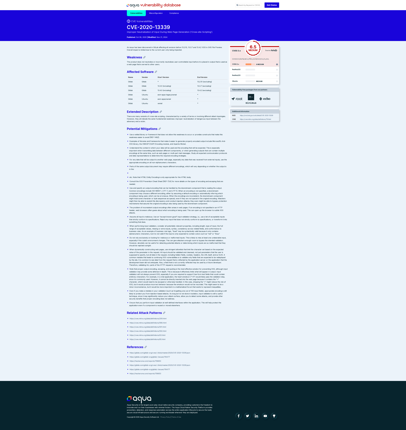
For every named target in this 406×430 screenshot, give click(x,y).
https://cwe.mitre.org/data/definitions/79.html (255, 119)
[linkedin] (256, 416)
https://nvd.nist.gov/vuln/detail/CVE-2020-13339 (256, 115)
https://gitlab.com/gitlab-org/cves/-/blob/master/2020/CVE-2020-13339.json (160, 353)
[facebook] (239, 416)
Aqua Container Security (139, 400)
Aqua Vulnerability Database (154, 5)
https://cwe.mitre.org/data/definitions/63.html (147, 335)
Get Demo (272, 5)
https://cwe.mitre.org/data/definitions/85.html (147, 339)
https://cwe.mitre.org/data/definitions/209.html (148, 318)
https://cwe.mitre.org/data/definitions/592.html (148, 331)
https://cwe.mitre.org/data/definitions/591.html (148, 327)
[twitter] (248, 416)
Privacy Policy (165, 417)
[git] (274, 416)
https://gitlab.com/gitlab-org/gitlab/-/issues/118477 (150, 357)
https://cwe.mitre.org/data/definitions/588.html (148, 323)
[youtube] (265, 416)
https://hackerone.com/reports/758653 (145, 361)
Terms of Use (176, 417)
